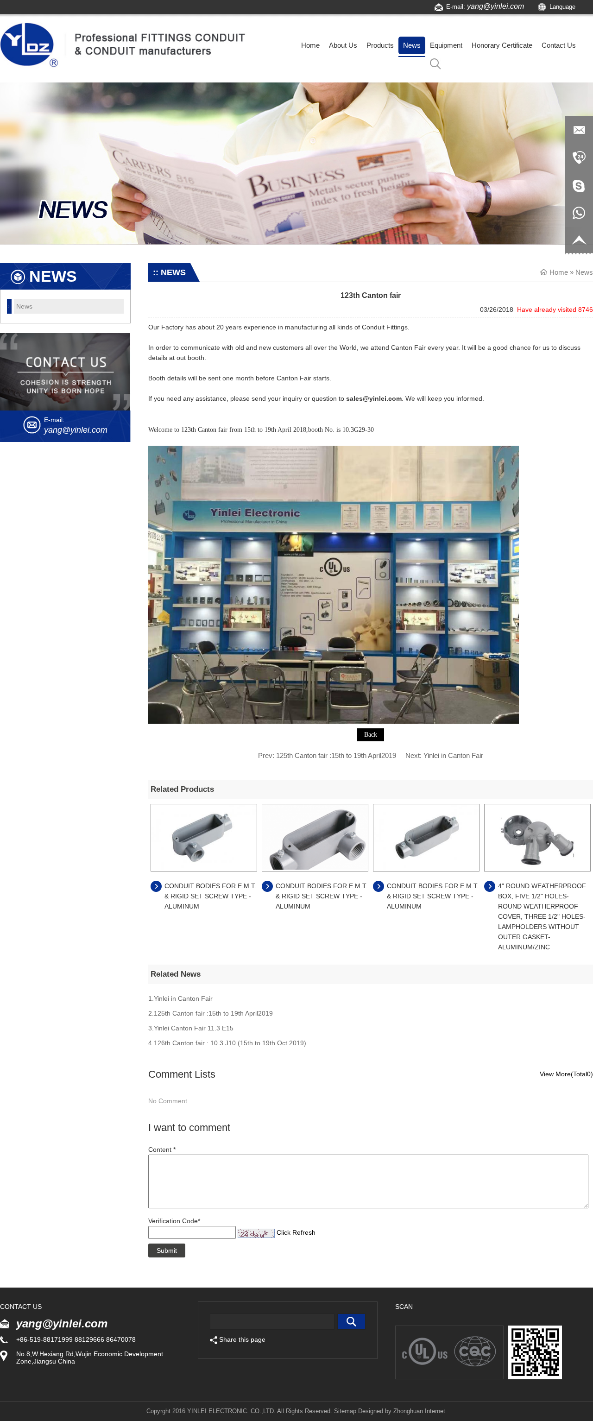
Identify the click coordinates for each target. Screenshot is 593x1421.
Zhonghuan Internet (419, 1411)
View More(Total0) (566, 1074)
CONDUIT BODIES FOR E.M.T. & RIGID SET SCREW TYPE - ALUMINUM (210, 896)
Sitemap (345, 1411)
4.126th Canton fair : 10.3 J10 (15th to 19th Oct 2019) (227, 1043)
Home (558, 272)
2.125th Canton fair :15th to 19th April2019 (210, 1013)
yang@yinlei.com (495, 6)
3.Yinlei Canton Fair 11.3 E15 (190, 1028)
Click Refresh (296, 1232)
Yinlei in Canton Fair (453, 755)
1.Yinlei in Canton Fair (180, 998)
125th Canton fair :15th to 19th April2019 (336, 755)
